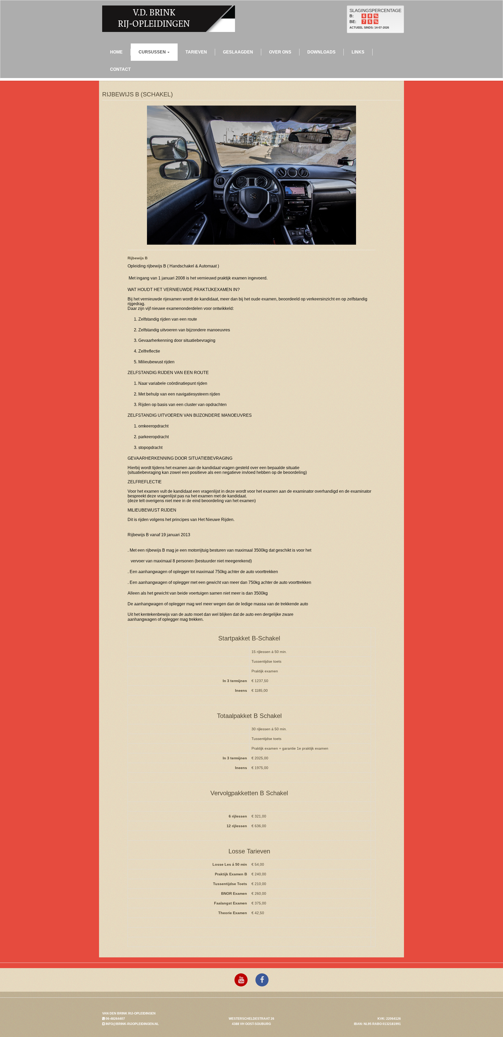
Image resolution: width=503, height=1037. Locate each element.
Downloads (321, 52)
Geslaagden (238, 52)
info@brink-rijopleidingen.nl (132, 1024)
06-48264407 (115, 1018)
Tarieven (196, 52)
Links (358, 52)
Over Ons (280, 52)
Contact (120, 69)
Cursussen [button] (153, 52)
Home (116, 52)
